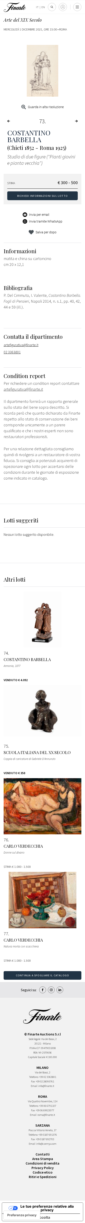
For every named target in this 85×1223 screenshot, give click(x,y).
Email (34, 1086)
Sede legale (34, 1039)
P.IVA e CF (34, 1048)
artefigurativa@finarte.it (21, 345)
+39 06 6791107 (47, 1105)
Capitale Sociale (36, 1057)
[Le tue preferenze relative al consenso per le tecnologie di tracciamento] (22, 1215)
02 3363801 (12, 352)
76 (6, 840)
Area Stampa (42, 1158)
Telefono (33, 1077)
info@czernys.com (46, 1143)
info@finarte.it (46, 1086)
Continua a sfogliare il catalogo (42, 975)
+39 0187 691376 (48, 1134)
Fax (33, 1081)
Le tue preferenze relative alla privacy (47, 1208)
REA (35, 1052)
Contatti (43, 1154)
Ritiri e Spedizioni (42, 1176)
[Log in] (63, 7)
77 (6, 933)
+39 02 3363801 (47, 1077)
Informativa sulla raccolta (28, 1217)
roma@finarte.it (46, 1114)
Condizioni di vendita (42, 1163)
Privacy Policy (43, 1167)
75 (6, 746)
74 (6, 653)
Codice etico (43, 1172)
